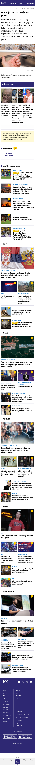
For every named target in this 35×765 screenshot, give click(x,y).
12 (9, 653)
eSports (6, 713)
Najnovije (13, 3)
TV (17, 693)
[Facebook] (19, 682)
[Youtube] (31, 682)
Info (4, 690)
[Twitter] (23, 682)
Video (18, 690)
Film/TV (14, 493)
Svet (2, 293)
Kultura (5, 707)
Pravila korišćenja (22, 714)
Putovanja (6, 704)
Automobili (6, 718)
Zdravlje (6, 701)
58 (9, 185)
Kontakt (19, 726)
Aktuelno (4, 618)
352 (9, 170)
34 (9, 228)
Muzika (3, 468)
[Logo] (3, 3)
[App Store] (25, 736)
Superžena (6, 710)
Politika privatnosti (22, 717)
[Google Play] (10, 736)
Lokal (5, 721)
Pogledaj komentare (9, 154)
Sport (5, 693)
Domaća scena (22, 554)
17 (9, 199)
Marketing (19, 709)
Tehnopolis (7, 715)
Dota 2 (14, 566)
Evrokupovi (17, 215)
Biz (4, 696)
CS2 (2, 533)
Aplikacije (19, 720)
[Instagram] (27, 682)
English (18, 696)
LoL (2, 554)
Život (5, 699)
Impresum (19, 712)
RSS (17, 723)
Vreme (18, 699)
